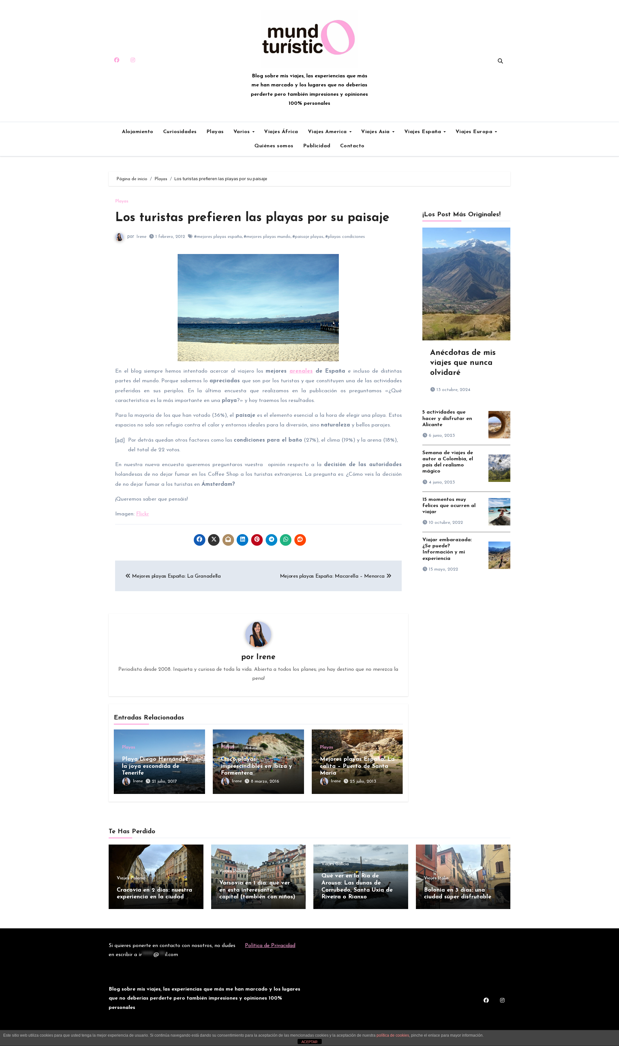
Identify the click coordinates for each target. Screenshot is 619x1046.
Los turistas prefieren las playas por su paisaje (252, 218)
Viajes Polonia (131, 878)
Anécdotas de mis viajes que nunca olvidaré (463, 363)
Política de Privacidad (270, 945)
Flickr (142, 514)
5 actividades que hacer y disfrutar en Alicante (447, 418)
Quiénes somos (273, 146)
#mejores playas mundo (267, 236)
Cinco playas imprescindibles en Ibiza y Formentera (256, 766)
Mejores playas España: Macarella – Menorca (333, 576)
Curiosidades (180, 131)
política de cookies (393, 1035)
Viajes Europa (475, 131)
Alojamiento (137, 131)
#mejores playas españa (218, 236)
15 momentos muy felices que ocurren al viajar (449, 505)
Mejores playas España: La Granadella (176, 576)
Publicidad (316, 146)
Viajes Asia (376, 131)
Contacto (352, 146)
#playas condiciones (345, 236)
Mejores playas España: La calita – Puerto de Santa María (357, 766)
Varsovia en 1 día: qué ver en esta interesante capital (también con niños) (257, 890)
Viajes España (423, 131)
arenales (301, 371)
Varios (242, 131)
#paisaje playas (307, 236)
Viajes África (281, 131)
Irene (141, 236)
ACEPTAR (309, 1042)
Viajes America (328, 131)
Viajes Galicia (335, 864)
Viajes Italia (436, 878)
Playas (215, 131)
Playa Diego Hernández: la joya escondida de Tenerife (156, 766)
